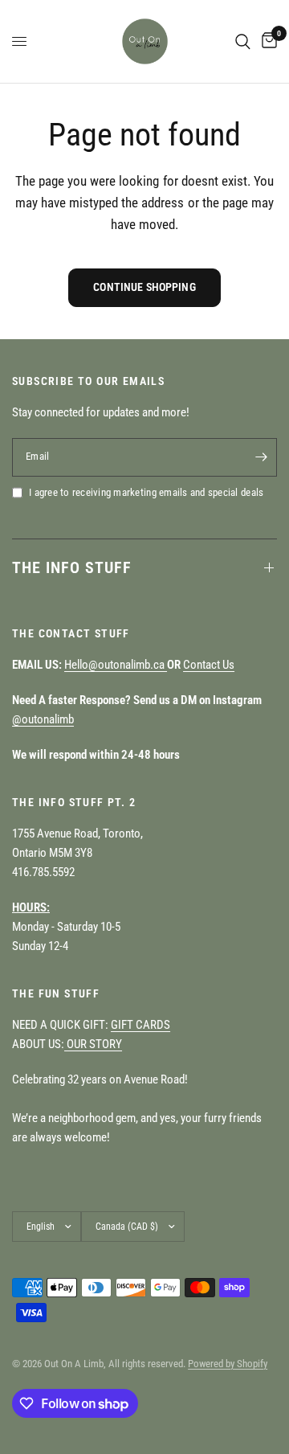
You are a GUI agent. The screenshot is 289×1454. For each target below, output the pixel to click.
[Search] (243, 41)
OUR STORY (93, 1044)
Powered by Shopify (227, 1364)
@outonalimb (43, 719)
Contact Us (208, 664)
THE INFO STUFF (72, 567)
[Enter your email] (261, 457)
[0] (266, 41)
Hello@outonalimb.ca (115, 664)
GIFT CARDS (140, 1025)
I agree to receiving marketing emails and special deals (146, 492)
